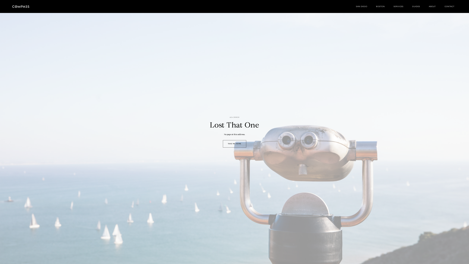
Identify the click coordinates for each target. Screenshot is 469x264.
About (432, 6)
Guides (416, 6)
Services (398, 6)
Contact (449, 6)
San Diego (361, 6)
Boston (380, 6)
